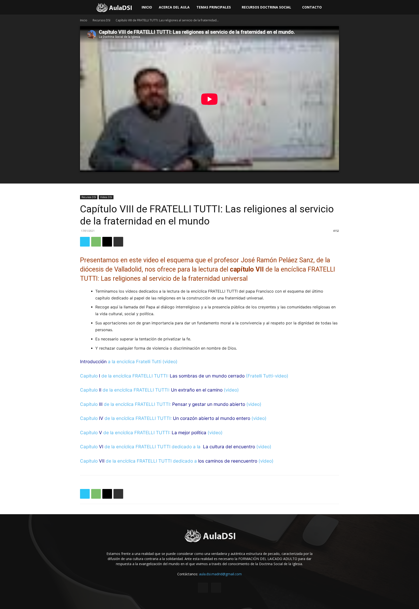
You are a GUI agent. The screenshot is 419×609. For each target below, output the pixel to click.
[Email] (107, 242)
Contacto (312, 7)
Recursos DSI (101, 20)
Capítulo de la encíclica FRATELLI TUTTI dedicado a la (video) (175, 446)
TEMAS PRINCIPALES (213, 7)
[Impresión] (118, 242)
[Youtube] (216, 588)
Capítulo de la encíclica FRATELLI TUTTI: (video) (159, 390)
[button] (413, 7)
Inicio (147, 7)
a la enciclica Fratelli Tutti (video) (129, 361)
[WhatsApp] (96, 242)
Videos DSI (106, 197)
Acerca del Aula (174, 7)
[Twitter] (85, 242)
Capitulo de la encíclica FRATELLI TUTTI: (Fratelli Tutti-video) (184, 376)
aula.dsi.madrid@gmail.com (220, 574)
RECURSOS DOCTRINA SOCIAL (266, 7)
